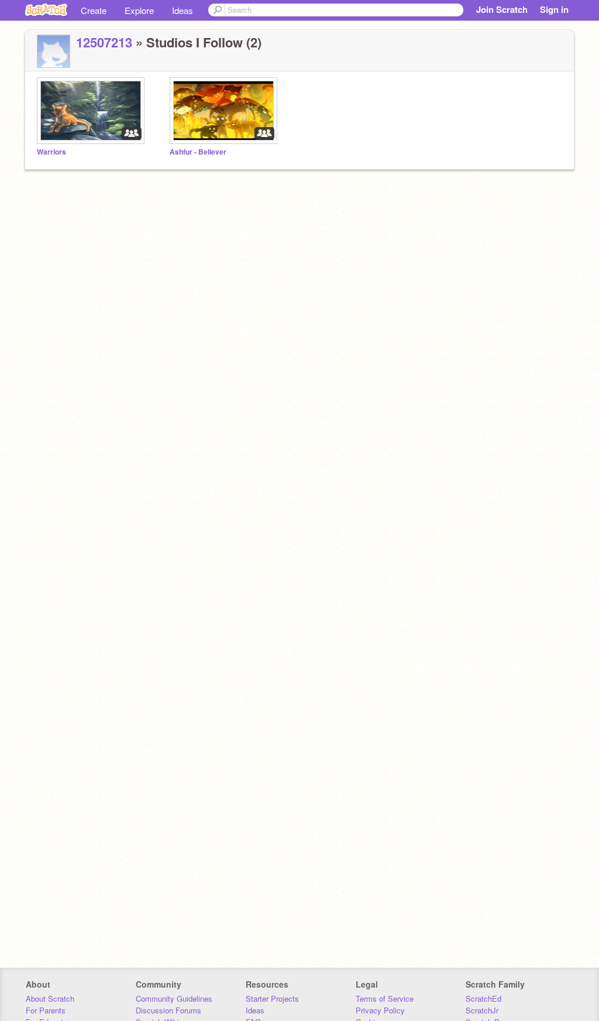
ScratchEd (483, 998)
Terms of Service (385, 998)
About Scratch (50, 998)
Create (93, 10)
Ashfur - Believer (198, 152)
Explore (139, 10)
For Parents (46, 1010)
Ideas (182, 10)
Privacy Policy (380, 1010)
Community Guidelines (174, 998)
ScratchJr (482, 1010)
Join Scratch (502, 9)
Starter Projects (272, 998)
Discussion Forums (168, 1010)
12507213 (104, 42)
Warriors (51, 152)
